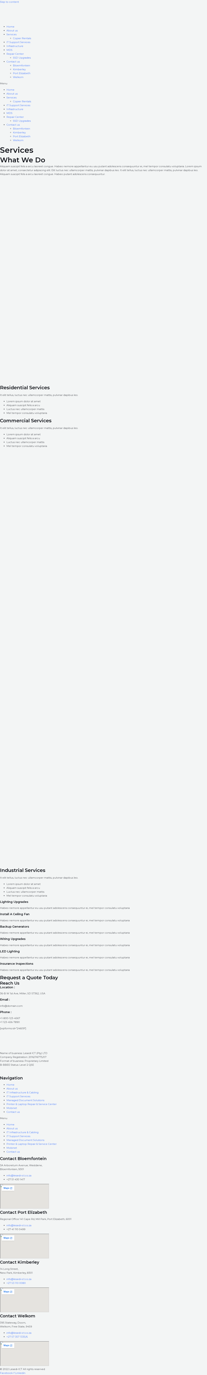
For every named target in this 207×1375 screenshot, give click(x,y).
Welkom (18, 77)
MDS (9, 49)
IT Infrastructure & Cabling (22, 1092)
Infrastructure (14, 46)
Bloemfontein (21, 65)
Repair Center (15, 53)
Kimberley (19, 69)
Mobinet (11, 1108)
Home (10, 26)
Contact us (13, 61)
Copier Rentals (22, 38)
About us (12, 30)
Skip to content (9, 1)
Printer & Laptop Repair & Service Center (31, 1104)
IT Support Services (18, 42)
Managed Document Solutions (25, 1100)
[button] (103, 83)
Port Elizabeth (21, 73)
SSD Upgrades (22, 57)
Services (11, 34)
